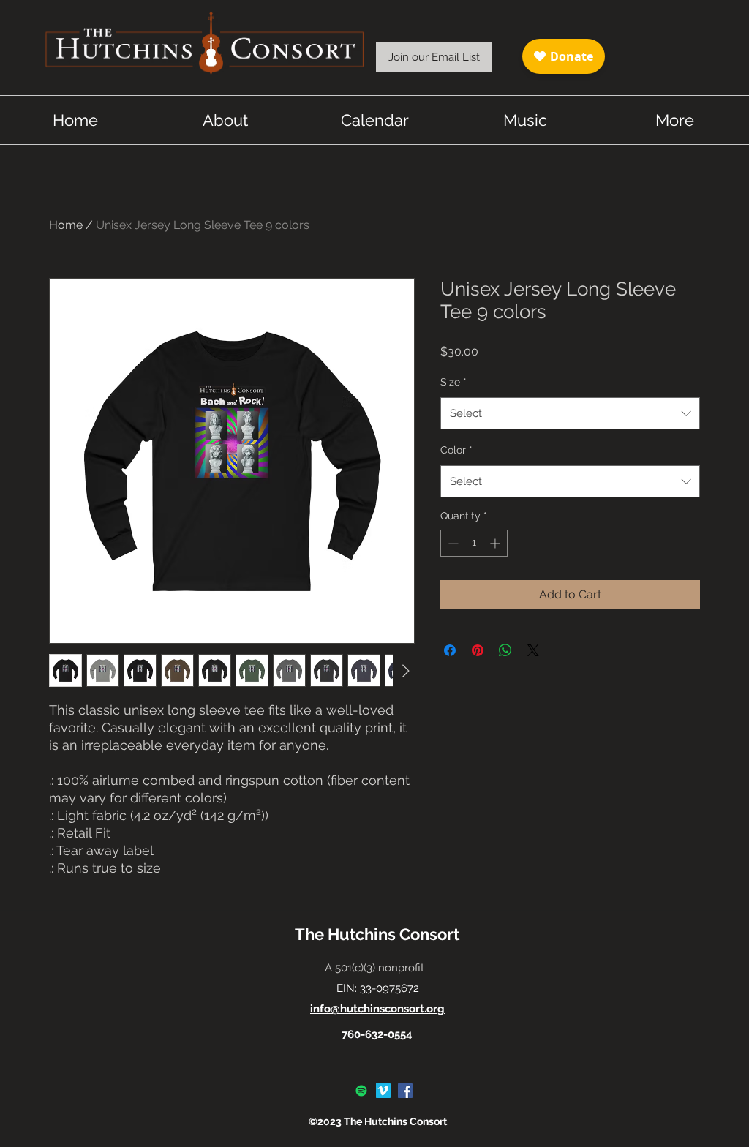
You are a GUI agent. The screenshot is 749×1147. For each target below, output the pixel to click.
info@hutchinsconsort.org (377, 1008)
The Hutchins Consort (377, 934)
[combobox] (570, 413)
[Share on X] (533, 650)
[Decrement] (452, 543)
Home (66, 225)
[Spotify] (361, 1090)
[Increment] (496, 543)
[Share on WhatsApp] (505, 650)
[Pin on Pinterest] (477, 650)
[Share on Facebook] (450, 650)
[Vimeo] (383, 1090)
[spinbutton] (474, 543)
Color (456, 450)
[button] (434, 57)
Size (453, 382)
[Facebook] (405, 1090)
